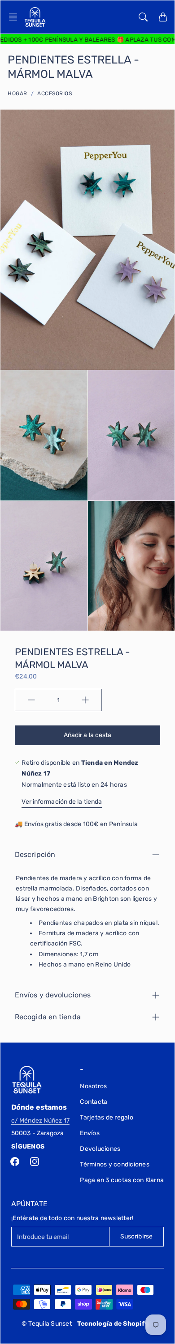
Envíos (90, 1133)
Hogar (17, 93)
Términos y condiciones (114, 1164)
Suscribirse (136, 1236)
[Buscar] (143, 17)
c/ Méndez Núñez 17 (40, 1120)
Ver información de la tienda (62, 802)
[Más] (85, 700)
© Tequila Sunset (47, 1323)
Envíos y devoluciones (53, 995)
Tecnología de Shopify (112, 1323)
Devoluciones (100, 1149)
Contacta (93, 1102)
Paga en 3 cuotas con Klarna (122, 1180)
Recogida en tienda (48, 1017)
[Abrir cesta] (163, 17)
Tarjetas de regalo (106, 1117)
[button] (16, 17)
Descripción (35, 854)
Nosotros (93, 1086)
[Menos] (31, 700)
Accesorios (54, 93)
